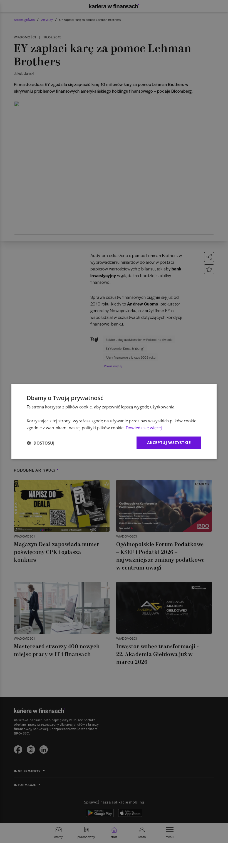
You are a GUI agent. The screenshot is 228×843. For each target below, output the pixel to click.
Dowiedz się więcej (144, 427)
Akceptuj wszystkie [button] (169, 442)
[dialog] (114, 421)
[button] (40, 443)
